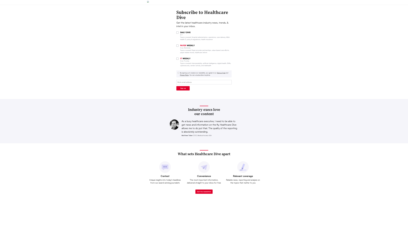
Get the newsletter (204, 191)
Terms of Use (221, 73)
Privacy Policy (184, 75)
